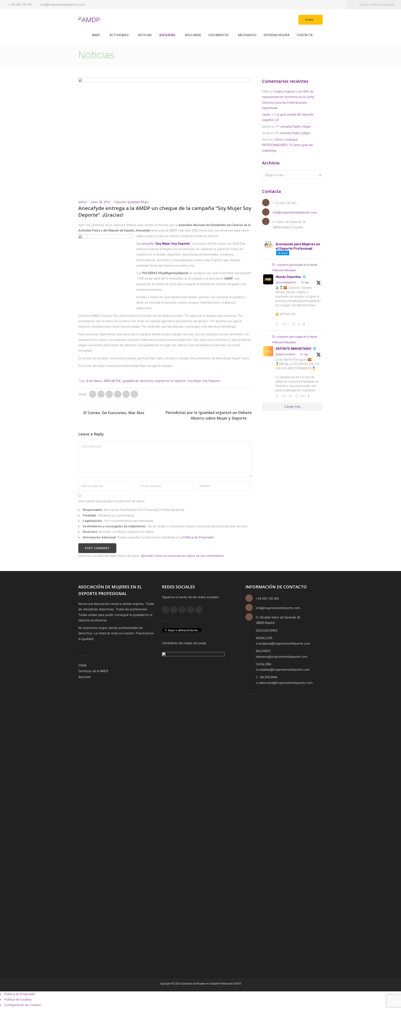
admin (82, 202)
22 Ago (305, 282)
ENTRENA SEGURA (276, 35)
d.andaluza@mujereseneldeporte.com (283, 643)
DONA (82, 665)
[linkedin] (182, 609)
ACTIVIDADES (119, 35)
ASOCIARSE (193, 35)
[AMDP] (89, 19)
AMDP (96, 35)
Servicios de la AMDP (93, 671)
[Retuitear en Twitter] (273, 264)
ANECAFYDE (112, 381)
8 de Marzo (95, 381)
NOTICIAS (145, 35)
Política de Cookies (18, 999)
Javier (266, 114)
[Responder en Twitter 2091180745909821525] (278, 324)
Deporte (120, 202)
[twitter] (190, 609)
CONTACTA (305, 35)
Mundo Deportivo (288, 277)
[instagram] (174, 609)
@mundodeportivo (286, 282)
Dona (309, 20)
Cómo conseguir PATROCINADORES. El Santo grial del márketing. (287, 145)
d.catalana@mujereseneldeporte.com (283, 670)
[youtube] (199, 609)
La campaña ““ (163, 244)
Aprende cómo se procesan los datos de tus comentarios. (183, 556)
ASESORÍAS (167, 35)
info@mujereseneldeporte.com (62, 4)
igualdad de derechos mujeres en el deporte (154, 381)
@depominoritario (285, 354)
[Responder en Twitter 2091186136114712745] (278, 396)
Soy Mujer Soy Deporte (203, 381)
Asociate (84, 677)
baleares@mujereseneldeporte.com (281, 657)
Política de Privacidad (198, 537)
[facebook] (165, 609)
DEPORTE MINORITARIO (293, 349)
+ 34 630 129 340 (20, 4)
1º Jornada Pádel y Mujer (293, 126)
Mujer (145, 202)
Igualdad (134, 202)
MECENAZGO (247, 35)
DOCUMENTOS (219, 35)
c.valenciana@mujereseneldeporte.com (284, 683)
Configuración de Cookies (22, 1005)
